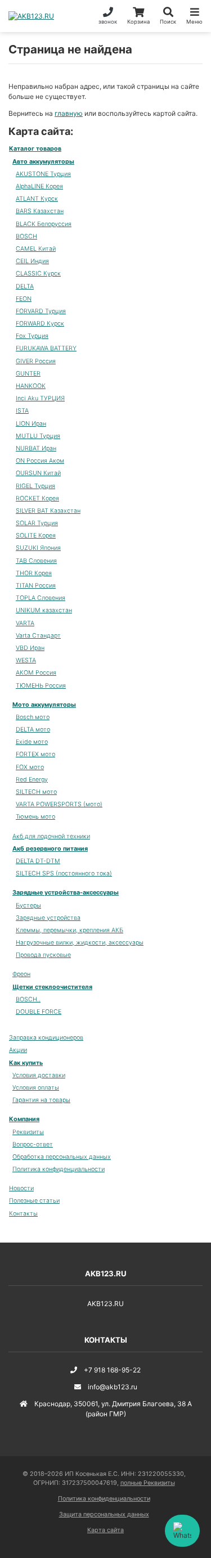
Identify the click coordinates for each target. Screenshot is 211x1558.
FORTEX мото (35, 754)
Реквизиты (28, 1132)
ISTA (22, 410)
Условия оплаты (35, 1087)
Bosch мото (33, 717)
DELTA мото (33, 729)
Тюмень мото (35, 816)
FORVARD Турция (41, 311)
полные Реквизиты (147, 1483)
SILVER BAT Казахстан (48, 510)
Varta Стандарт (38, 635)
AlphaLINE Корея (39, 186)
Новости (21, 1188)
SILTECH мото (36, 792)
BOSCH (26, 236)
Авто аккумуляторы (43, 161)
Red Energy (32, 779)
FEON (24, 298)
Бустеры (28, 905)
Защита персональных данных (104, 1514)
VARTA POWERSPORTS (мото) (59, 804)
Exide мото (32, 742)
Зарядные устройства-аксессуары (65, 892)
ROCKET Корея (37, 498)
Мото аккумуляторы (44, 704)
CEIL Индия (32, 261)
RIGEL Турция (35, 486)
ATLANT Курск (37, 198)
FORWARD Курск (40, 323)
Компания (24, 1119)
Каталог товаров (35, 148)
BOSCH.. (28, 999)
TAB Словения (36, 561)
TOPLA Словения (40, 598)
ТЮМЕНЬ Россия (41, 685)
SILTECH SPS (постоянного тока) (64, 873)
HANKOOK (31, 386)
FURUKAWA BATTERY (46, 348)
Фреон (21, 974)
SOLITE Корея (36, 535)
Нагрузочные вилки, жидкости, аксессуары (79, 942)
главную (69, 113)
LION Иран (31, 423)
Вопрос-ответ (32, 1144)
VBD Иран (30, 648)
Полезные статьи (34, 1200)
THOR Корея (34, 573)
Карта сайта (105, 1530)
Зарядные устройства (48, 918)
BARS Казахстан (40, 211)
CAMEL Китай (36, 248)
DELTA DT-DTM (38, 861)
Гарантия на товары (41, 1100)
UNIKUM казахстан (44, 610)
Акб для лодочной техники (51, 836)
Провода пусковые (43, 955)
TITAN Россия (36, 585)
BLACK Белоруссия (43, 224)
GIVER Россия (36, 361)
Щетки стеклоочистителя (52, 987)
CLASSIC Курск (38, 273)
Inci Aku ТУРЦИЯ (40, 398)
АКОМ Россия (36, 672)
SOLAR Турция (37, 523)
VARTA (25, 623)
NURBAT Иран (36, 448)
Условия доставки (38, 1075)
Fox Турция (32, 336)
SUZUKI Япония (38, 548)
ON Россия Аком (40, 460)
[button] (168, 16)
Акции (18, 1050)
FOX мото (30, 767)
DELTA (25, 286)
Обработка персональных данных (61, 1156)
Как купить (26, 1063)
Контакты (23, 1213)
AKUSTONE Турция (43, 174)
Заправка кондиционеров (46, 1037)
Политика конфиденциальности (58, 1169)
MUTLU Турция (38, 436)
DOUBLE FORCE (38, 1011)
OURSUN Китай (38, 473)
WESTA (26, 660)
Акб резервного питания (50, 848)
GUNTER (28, 373)
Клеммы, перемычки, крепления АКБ (69, 930)
